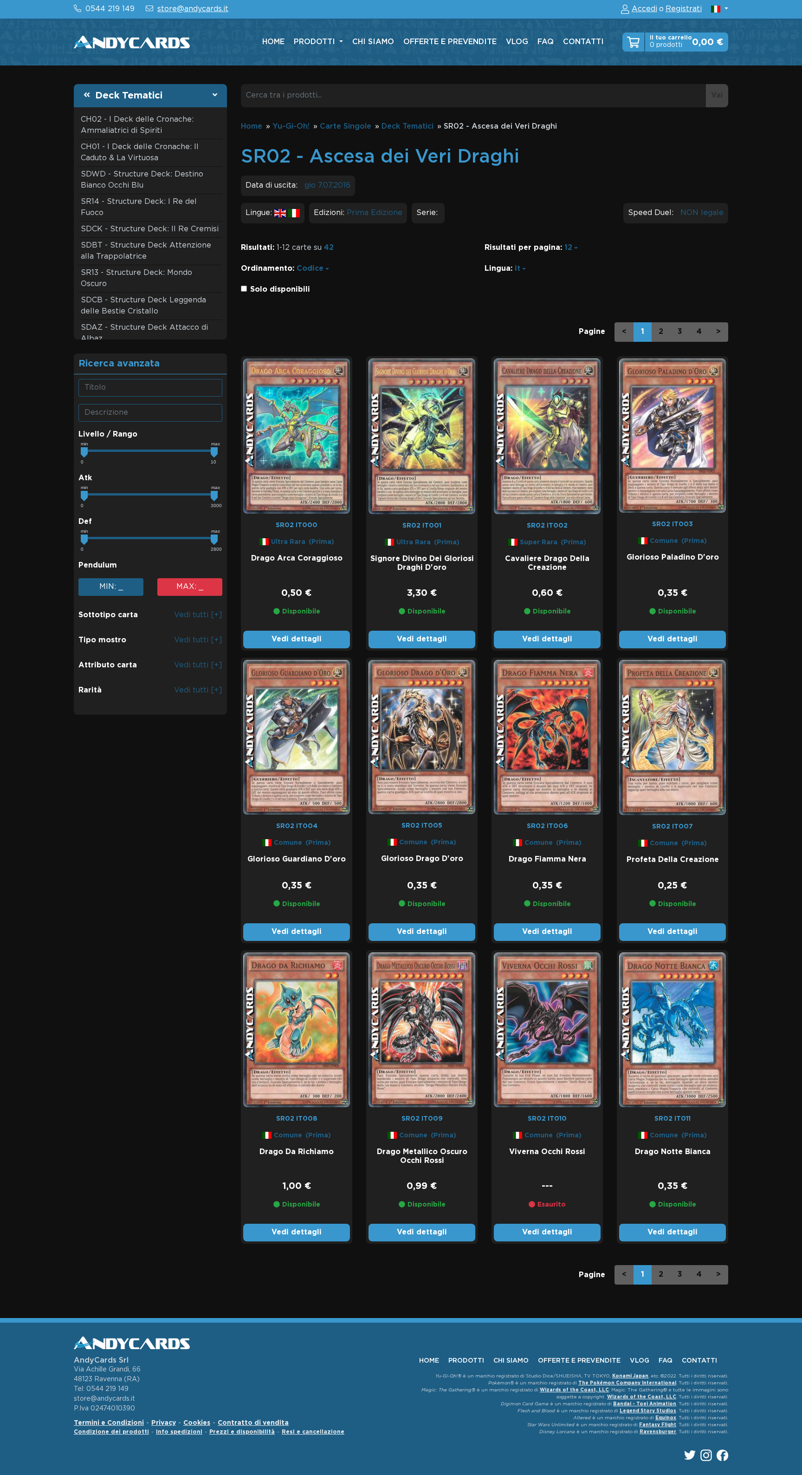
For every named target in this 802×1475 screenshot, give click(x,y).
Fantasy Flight (657, 1425)
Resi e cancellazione (313, 1432)
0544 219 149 (110, 9)
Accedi (644, 9)
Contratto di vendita (253, 1423)
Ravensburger (658, 1432)
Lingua (498, 268)
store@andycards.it (192, 9)
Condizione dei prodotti (111, 1432)
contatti (583, 42)
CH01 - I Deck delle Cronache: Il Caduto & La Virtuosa (140, 153)
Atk (85, 478)
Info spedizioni (179, 1432)
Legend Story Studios (648, 1411)
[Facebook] (722, 1455)
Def (85, 521)
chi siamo (373, 42)
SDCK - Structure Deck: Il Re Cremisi (150, 229)
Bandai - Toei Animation (644, 1404)
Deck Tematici (128, 95)
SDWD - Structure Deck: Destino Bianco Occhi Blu (142, 180)
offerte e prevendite (450, 42)
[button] (719, 9)
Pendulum (97, 565)
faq (545, 42)
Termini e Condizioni (109, 1423)
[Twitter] (690, 1454)
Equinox (665, 1418)
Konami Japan (630, 1376)
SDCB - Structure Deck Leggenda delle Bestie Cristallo (143, 306)
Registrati (684, 9)
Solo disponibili (280, 289)
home (273, 42)
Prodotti (315, 42)
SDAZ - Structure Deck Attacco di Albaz (144, 333)
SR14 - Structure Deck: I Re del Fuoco (139, 207)
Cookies (196, 1423)
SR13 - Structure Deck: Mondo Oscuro (136, 278)
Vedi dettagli (297, 639)
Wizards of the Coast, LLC (574, 1390)
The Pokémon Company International (627, 1383)
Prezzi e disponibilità (242, 1432)
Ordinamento (266, 268)
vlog (517, 42)
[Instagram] (706, 1455)
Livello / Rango (107, 434)
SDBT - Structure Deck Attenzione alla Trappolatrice (146, 251)
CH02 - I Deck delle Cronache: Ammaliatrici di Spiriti (137, 125)
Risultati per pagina (522, 247)
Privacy (163, 1423)
